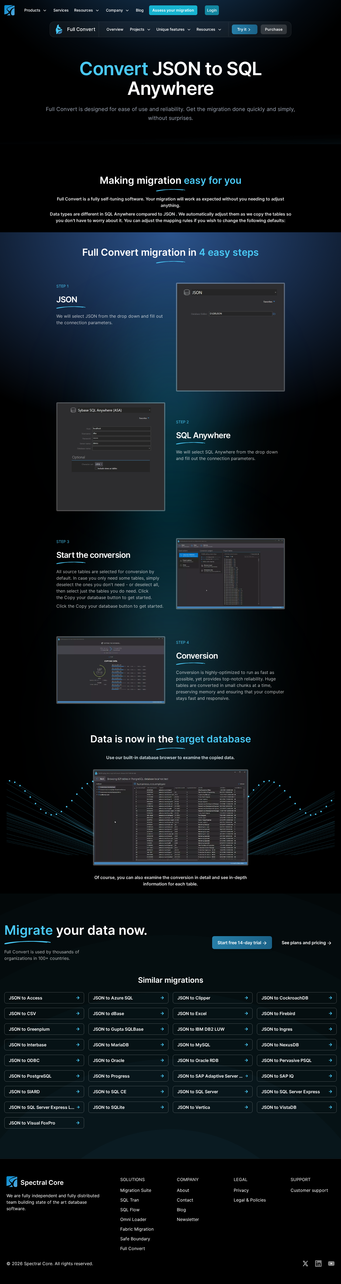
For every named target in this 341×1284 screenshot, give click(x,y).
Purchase (274, 29)
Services (61, 10)
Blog (140, 10)
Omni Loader (133, 1219)
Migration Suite (135, 1190)
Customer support (309, 1190)
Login (212, 10)
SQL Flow (130, 1209)
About (183, 1190)
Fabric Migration (137, 1229)
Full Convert (81, 29)
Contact (185, 1200)
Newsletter (188, 1219)
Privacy (241, 1190)
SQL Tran (129, 1200)
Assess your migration (173, 10)
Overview (114, 29)
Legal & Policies (250, 1200)
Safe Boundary (135, 1238)
